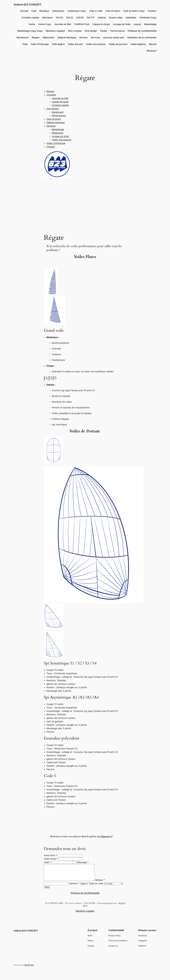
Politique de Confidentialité (85, 893)
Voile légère (58, 44)
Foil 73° (91, 17)
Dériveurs (47, 17)
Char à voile (95, 11)
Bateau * (100, 880)
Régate (35, 37)
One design (91, 31)
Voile (25, 44)
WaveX (152, 44)
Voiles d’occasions (96, 44)
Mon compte (75, 31)
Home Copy (44, 24)
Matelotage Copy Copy (30, 31)
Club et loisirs (112, 11)
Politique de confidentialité (142, 31)
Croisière (51, 95)
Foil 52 (59, 17)
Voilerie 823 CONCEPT (27, 4)
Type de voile (96, 883)
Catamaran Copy (76, 11)
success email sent (113, 37)
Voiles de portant (118, 44)
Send (47, 887)
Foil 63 (80, 17)
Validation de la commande (141, 37)
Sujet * (47, 862)
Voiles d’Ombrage (55, 143)
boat (33, 11)
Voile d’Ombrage (40, 44)
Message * (83, 862)
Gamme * (74, 883)
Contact (152, 11)
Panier (103, 31)
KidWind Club (82, 24)
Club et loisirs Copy (134, 11)
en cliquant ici (104, 836)
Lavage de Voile (121, 24)
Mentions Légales (55, 31)
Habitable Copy (147, 17)
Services (95, 37)
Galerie (102, 17)
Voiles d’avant (75, 44)
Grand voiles (116, 17)
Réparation (48, 37)
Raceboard (23, 37)
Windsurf (151, 50)
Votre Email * (51, 859)
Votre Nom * (50, 855)
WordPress (29, 965)
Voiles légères (138, 44)
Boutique (44, 11)
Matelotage (150, 24)
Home (32, 24)
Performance (117, 31)
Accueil (24, 11)
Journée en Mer (62, 24)
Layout (137, 24)
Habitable (131, 17)
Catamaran (58, 11)
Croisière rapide (30, 17)
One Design (52, 108)
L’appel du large (101, 24)
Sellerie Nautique (67, 37)
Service (83, 37)
